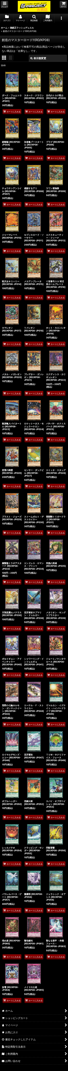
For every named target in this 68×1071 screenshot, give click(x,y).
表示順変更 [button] (40, 58)
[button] (4, 4)
